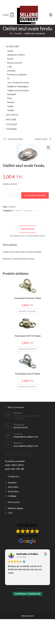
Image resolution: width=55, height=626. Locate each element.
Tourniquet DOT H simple (28, 335)
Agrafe (10, 51)
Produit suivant (41, 139)
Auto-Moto (13, 487)
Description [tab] (27, 229)
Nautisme (12, 482)
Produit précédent (15, 139)
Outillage (12, 496)
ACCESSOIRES (12, 46)
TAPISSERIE (11, 129)
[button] (48, 147)
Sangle (10, 106)
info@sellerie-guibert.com (25, 436)
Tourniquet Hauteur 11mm (27, 298)
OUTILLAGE (11, 124)
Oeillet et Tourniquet (17, 86)
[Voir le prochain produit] (50, 139)
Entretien (11, 70)
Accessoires (13, 491)
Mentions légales (15, 508)
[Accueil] (11, 33)
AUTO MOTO (12, 115)
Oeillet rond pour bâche (18, 90)
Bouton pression (14, 62)
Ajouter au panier (35, 195)
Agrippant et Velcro (16, 54)
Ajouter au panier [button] (27, 311)
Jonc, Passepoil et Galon (18, 82)
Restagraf (11, 94)
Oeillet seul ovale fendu (34, 33)
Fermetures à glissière (17, 74)
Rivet (9, 98)
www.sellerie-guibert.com (25, 446)
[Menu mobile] (50, 15)
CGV (10, 513)
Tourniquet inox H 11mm (27, 373)
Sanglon (10, 110)
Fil (8, 78)
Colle (9, 66)
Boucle (10, 58)
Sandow (11, 102)
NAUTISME (11, 119)
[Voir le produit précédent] (5, 139)
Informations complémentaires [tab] (27, 236)
